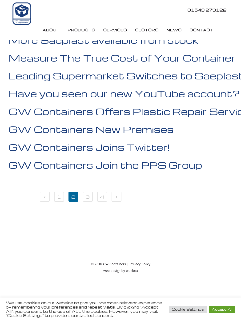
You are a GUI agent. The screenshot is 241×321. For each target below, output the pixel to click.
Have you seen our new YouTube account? (124, 93)
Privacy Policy (140, 264)
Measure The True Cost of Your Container (122, 58)
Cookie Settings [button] (188, 309)
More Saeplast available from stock (103, 40)
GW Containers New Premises (91, 129)
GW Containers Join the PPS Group (105, 165)
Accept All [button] (222, 309)
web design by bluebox (120, 270)
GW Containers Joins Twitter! (89, 147)
